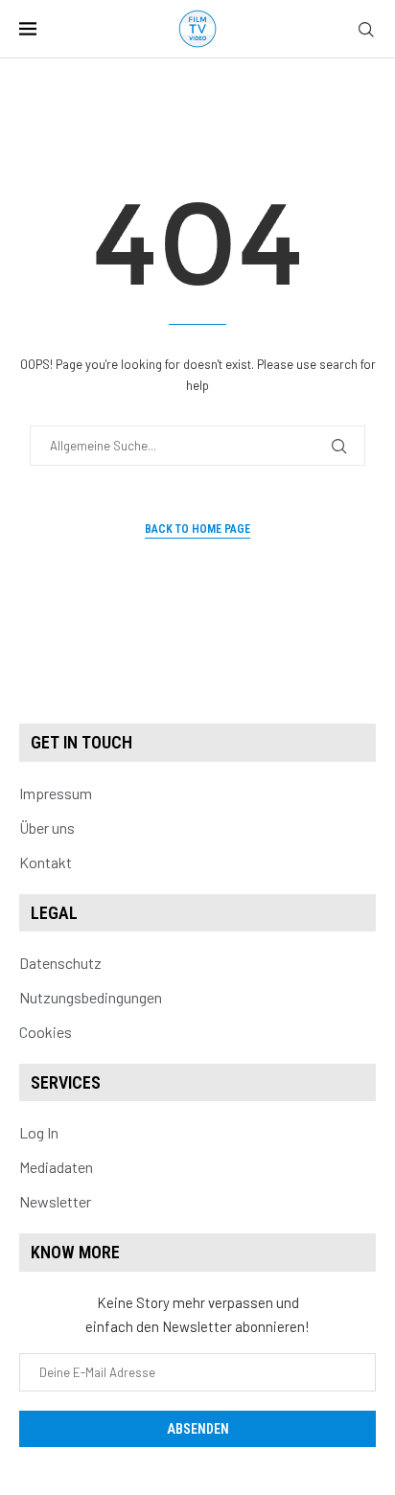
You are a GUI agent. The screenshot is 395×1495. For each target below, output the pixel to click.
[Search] (366, 30)
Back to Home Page (197, 529)
